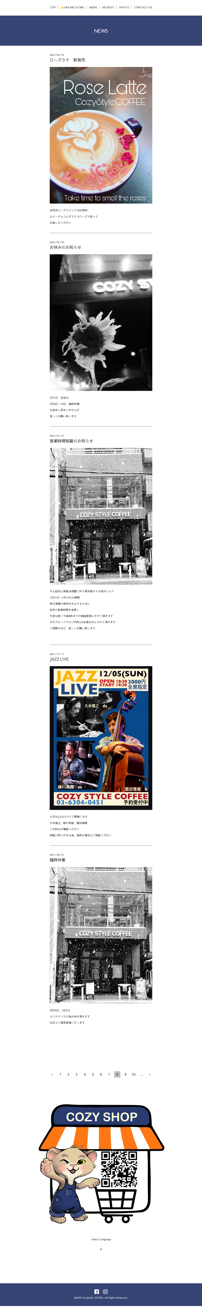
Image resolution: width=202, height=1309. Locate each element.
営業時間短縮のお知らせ (71, 441)
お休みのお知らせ (65, 247)
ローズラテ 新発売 (67, 60)
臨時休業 (57, 859)
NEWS (93, 7)
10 (133, 1074)
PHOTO (124, 7)
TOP (53, 7)
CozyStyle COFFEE (92, 1297)
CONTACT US (143, 7)
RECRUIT (108, 7)
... (141, 1074)
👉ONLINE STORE (72, 7)
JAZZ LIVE (59, 659)
